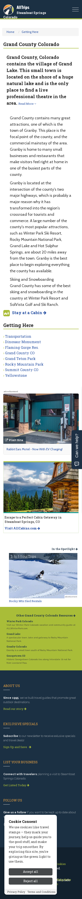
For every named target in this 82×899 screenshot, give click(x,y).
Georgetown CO (16, 655)
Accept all (30, 872)
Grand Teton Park (20, 358)
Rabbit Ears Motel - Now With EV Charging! (35, 449)
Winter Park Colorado (20, 621)
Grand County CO (20, 353)
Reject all (30, 881)
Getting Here (30, 32)
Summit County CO (21, 369)
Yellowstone (16, 375)
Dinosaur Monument (23, 341)
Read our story (13, 709)
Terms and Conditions (41, 892)
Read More (26, 104)
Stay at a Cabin (27, 312)
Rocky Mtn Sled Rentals (25, 601)
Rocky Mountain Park (24, 364)
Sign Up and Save (15, 747)
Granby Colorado (17, 646)
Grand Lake (13, 634)
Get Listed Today (15, 785)
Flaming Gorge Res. (22, 347)
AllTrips (23, 7)
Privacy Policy (16, 892)
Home (10, 32)
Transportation (18, 336)
